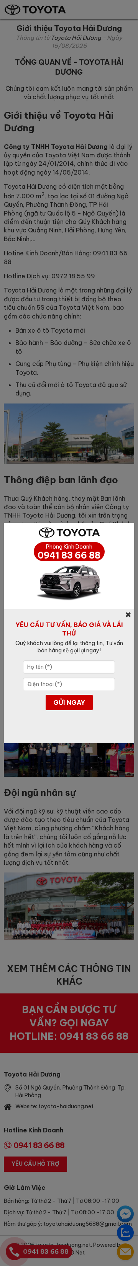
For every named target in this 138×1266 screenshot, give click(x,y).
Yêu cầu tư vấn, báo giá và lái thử (69, 629)
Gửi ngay (69, 702)
